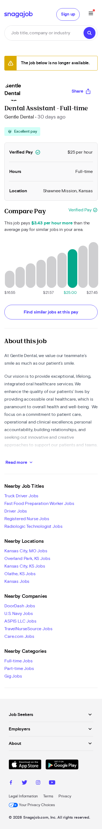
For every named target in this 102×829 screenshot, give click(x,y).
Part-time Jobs (19, 668)
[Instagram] (38, 783)
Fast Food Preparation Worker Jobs (39, 503)
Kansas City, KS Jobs (24, 566)
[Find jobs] (89, 33)
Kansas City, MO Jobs (25, 551)
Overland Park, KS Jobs (27, 558)
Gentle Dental (19, 117)
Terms (48, 796)
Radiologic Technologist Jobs (33, 526)
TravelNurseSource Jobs (28, 629)
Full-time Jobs (18, 661)
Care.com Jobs (19, 636)
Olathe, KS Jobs (20, 574)
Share (77, 91)
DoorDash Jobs (19, 606)
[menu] (91, 14)
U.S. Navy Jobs (18, 613)
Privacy (64, 796)
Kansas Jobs (16, 581)
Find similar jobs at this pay (51, 312)
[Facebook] (11, 783)
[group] (22, 131)
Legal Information (23, 796)
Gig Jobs (13, 676)
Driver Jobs (15, 511)
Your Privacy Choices (37, 805)
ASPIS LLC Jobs (20, 621)
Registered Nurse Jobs (26, 519)
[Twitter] (24, 783)
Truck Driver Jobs (21, 496)
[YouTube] (52, 783)
